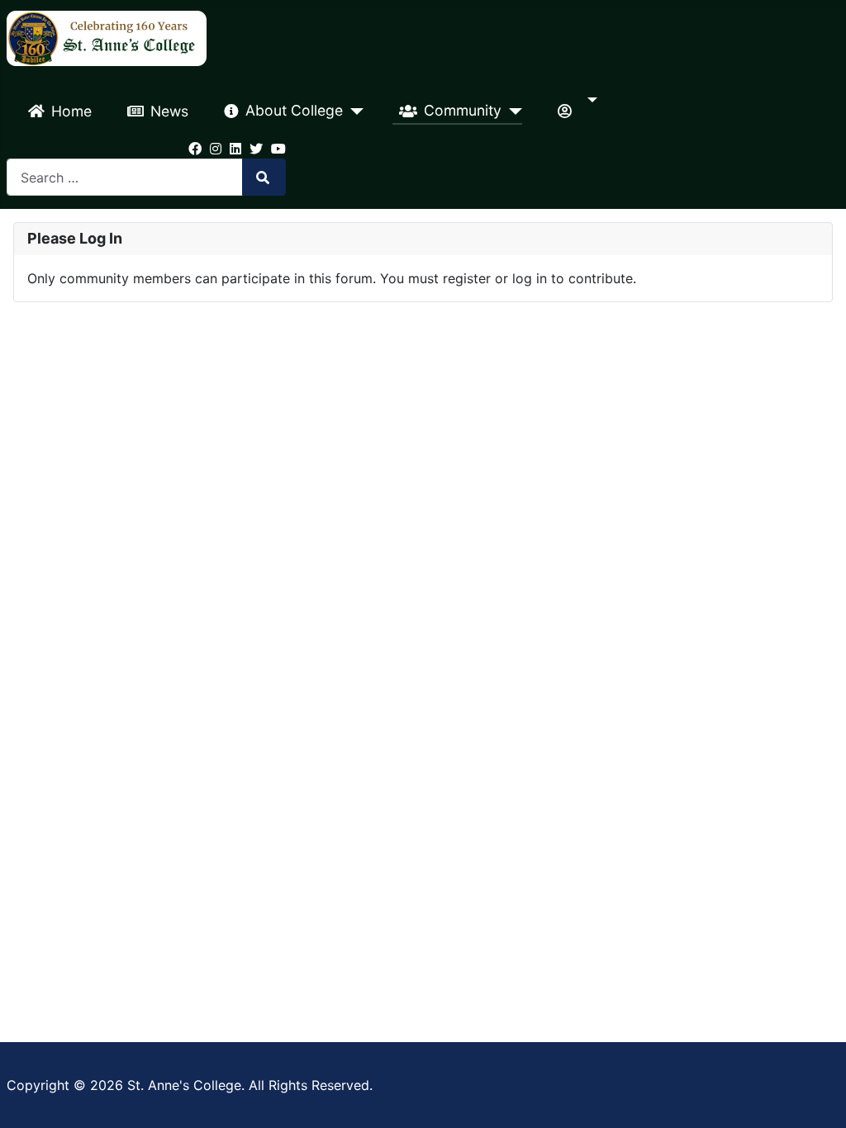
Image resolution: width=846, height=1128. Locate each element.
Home (71, 111)
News (169, 111)
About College (294, 110)
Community (462, 110)
